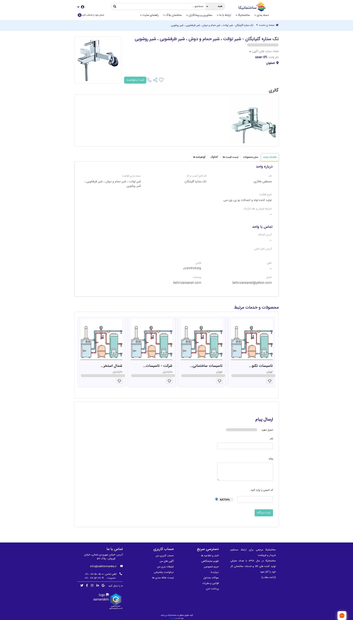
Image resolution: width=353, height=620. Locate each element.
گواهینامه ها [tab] (199, 157)
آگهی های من (167, 561)
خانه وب (172, 618)
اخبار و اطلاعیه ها (210, 556)
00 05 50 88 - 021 (94, 574)
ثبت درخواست (135, 80)
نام (270, 176)
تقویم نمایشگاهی (210, 561)
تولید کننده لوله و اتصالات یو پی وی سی (247, 200)
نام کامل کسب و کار (196, 176)
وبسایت (197, 277)
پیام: (270, 459)
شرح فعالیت (265, 195)
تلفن (269, 263)
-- (271, 214)
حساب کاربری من (165, 556)
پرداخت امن (212, 589)
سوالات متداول (211, 578)
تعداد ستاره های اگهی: (265, 51)
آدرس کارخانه (265, 235)
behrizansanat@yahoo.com (252, 283)
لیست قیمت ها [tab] (230, 157)
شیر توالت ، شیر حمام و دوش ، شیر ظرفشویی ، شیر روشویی (112, 184)
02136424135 (192, 269)
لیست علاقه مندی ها (163, 578)
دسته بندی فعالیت (131, 176)
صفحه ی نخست (267, 25)
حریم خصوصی (211, 567)
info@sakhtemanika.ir (103, 566)
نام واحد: (273, 57)
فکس (198, 263)
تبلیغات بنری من (165, 567)
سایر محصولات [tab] (250, 157)
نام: (271, 439)
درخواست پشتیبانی (164, 572)
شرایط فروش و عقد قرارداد (258, 209)
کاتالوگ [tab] (214, 157)
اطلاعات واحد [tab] (270, 157)
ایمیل (269, 277)
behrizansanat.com (187, 283)
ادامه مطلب (269, 577)
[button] (80, 7)
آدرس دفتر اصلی (263, 249)
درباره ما (215, 572)
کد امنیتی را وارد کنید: (261, 490)
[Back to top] (330, 615)
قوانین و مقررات (210, 583)
